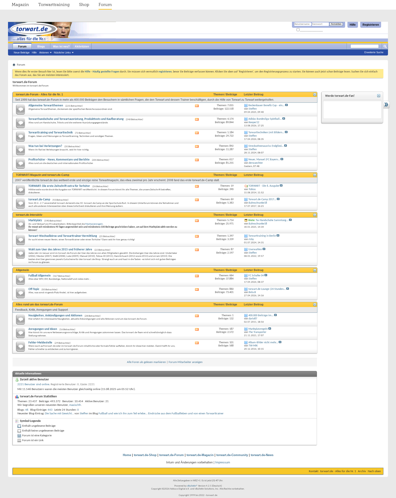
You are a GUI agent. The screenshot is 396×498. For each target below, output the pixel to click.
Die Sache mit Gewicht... (59, 413)
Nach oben (374, 471)
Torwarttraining (54, 4)
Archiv (362, 471)
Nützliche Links (62, 52)
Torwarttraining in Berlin (262, 236)
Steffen (84, 413)
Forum (105, 4)
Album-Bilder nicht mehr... (263, 342)
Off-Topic (33, 289)
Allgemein (22, 270)
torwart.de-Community (232, 455)
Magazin (20, 4)
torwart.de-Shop (145, 455)
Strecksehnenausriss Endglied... (265, 146)
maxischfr (75, 405)
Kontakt (313, 471)
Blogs (41, 46)
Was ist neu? (61, 46)
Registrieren (371, 24)
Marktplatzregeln (94, 224)
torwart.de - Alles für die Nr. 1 (338, 471)
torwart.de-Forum (171, 455)
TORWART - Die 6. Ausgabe (263, 186)
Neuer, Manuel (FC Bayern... (264, 159)
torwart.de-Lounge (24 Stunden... (267, 289)
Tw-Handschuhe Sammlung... (272, 220)
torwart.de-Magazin (200, 455)
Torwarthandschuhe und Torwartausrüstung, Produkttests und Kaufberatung (76, 119)
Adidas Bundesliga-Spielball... (265, 119)
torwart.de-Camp (39, 199)
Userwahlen (255, 249)
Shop (84, 4)
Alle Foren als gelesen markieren (146, 362)
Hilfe (353, 24)
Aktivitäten (82, 46)
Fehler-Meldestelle (40, 342)
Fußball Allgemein (39, 275)
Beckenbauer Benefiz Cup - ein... (266, 105)
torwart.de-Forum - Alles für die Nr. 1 (39, 94)
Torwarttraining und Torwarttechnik (50, 132)
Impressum (222, 462)
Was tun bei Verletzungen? (45, 146)
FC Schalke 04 (256, 275)
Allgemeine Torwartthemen (45, 105)
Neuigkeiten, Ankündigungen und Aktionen (55, 315)
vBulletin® (192, 486)
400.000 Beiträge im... (260, 315)
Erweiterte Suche (373, 52)
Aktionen (44, 52)
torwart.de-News (262, 455)
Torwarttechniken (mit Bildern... (266, 132)
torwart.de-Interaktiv (29, 214)
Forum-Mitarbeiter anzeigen (186, 362)
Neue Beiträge (22, 52)
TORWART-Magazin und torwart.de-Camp (42, 175)
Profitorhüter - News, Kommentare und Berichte (59, 159)
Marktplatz (35, 220)
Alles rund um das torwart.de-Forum (39, 304)
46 (26, 409)
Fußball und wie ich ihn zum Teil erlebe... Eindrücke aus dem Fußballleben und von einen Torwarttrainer (161, 413)
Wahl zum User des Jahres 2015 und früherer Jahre (60, 249)
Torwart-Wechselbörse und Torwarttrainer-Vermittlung (62, 236)
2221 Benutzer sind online (33, 384)
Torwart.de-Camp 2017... (262, 199)
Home (127, 455)
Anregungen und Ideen (42, 329)
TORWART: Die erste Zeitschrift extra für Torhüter (59, 186)
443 (50, 409)
